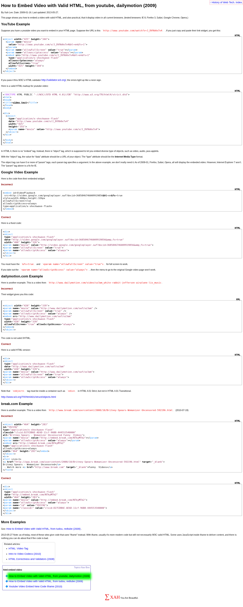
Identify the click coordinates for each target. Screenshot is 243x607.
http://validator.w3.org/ (53, 80)
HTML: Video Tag (18, 548)
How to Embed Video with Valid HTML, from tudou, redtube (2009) (43, 528)
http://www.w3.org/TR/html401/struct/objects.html (28, 397)
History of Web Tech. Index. (227, 2)
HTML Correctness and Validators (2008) (31, 559)
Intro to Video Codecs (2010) (25, 553)
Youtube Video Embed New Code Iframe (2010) (35, 586)
